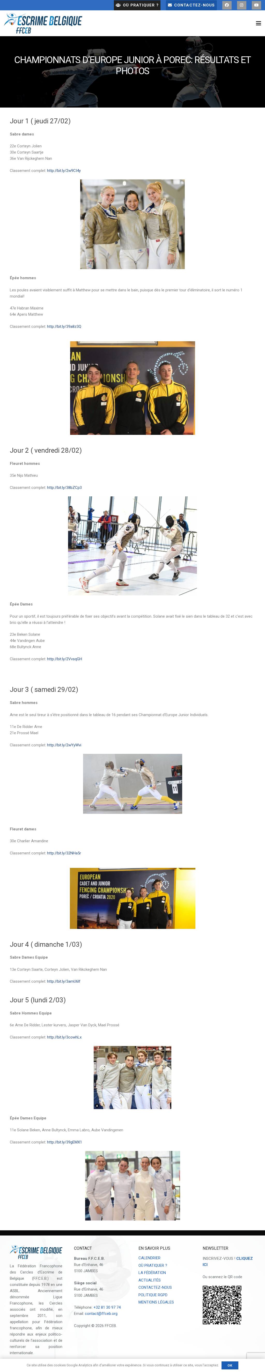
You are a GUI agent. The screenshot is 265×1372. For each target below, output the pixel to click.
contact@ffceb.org (101, 1313)
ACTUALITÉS (149, 1280)
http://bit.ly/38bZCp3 (64, 487)
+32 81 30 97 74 (107, 1307)
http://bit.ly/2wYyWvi (64, 745)
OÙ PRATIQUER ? (152, 1265)
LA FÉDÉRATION (152, 1272)
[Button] (227, 5)
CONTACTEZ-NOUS (155, 1287)
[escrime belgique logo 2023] (43, 23)
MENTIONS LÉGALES (156, 1302)
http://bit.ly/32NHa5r (64, 853)
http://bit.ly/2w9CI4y (64, 170)
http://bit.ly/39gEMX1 (64, 1142)
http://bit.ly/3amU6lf (63, 981)
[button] (258, 23)
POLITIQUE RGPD (152, 1295)
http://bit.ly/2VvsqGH (64, 659)
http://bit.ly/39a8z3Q (64, 326)
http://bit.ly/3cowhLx (65, 1037)
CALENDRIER (149, 1258)
